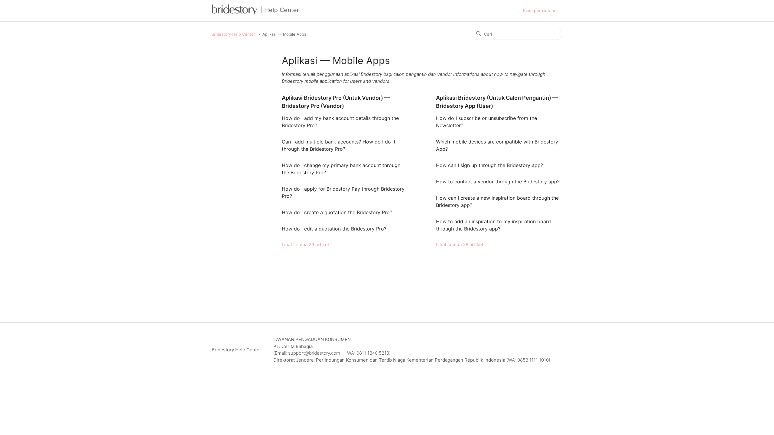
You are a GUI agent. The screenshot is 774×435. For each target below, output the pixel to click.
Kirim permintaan (539, 10)
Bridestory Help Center (233, 34)
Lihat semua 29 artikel (305, 244)
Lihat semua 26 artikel (459, 244)
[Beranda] (255, 14)
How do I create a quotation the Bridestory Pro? (337, 212)
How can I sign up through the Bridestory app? (489, 165)
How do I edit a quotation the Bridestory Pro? (334, 229)
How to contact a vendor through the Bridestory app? (498, 182)
